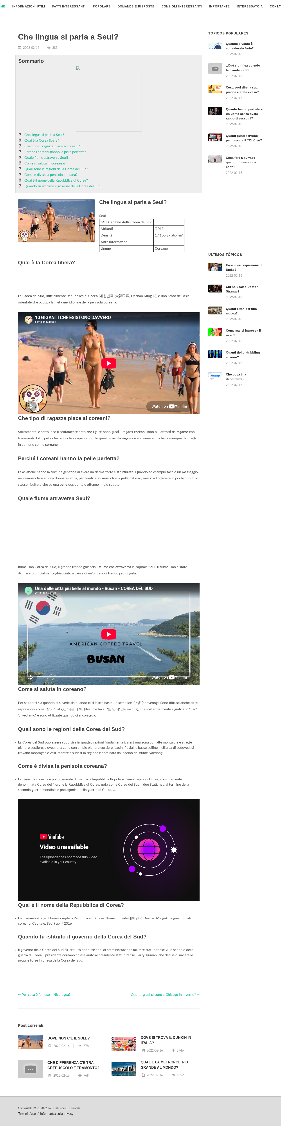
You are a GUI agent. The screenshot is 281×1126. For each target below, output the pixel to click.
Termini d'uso (27, 1113)
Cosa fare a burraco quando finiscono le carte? (241, 162)
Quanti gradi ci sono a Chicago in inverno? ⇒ (165, 994)
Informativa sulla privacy (56, 1113)
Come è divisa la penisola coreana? (50, 175)
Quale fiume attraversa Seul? (46, 157)
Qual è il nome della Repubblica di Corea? (56, 180)
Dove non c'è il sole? (68, 1038)
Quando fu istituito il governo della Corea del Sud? (63, 186)
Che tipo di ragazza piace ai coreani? (52, 146)
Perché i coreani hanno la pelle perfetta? (55, 152)
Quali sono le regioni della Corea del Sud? (56, 169)
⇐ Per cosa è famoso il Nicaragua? (44, 994)
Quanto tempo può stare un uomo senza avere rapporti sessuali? (244, 113)
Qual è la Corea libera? (41, 140)
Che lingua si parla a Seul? (44, 135)
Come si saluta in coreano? (44, 163)
